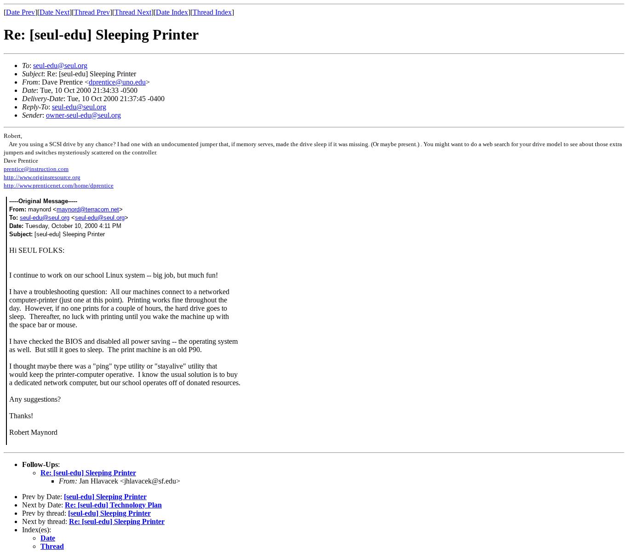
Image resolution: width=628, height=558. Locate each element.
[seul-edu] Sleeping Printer (105, 497)
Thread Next (132, 12)
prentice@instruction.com (36, 168)
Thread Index (212, 12)
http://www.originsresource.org (42, 177)
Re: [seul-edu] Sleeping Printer (88, 473)
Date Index (172, 12)
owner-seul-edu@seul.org (83, 115)
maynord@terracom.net (88, 209)
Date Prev (20, 12)
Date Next (54, 12)
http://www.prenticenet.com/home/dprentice (59, 185)
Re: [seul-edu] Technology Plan (113, 505)
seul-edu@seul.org (60, 65)
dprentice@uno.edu (117, 82)
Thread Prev (92, 12)
